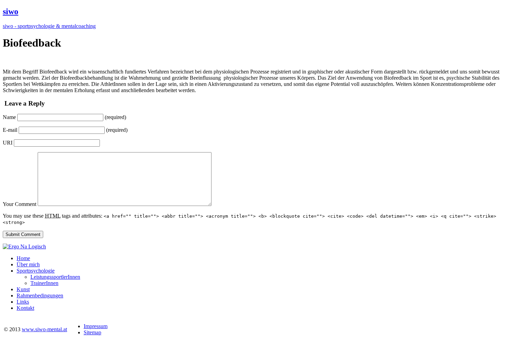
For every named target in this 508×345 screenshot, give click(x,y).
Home (23, 258)
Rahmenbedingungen (40, 295)
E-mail (10, 130)
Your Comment (19, 204)
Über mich (28, 264)
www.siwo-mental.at (44, 329)
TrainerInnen (44, 283)
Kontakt (25, 308)
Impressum (95, 326)
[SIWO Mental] (24, 246)
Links (23, 302)
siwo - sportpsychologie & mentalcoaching (49, 26)
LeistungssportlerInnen (55, 277)
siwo (10, 11)
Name (9, 117)
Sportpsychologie (36, 271)
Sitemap (92, 332)
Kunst (23, 289)
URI (7, 143)
